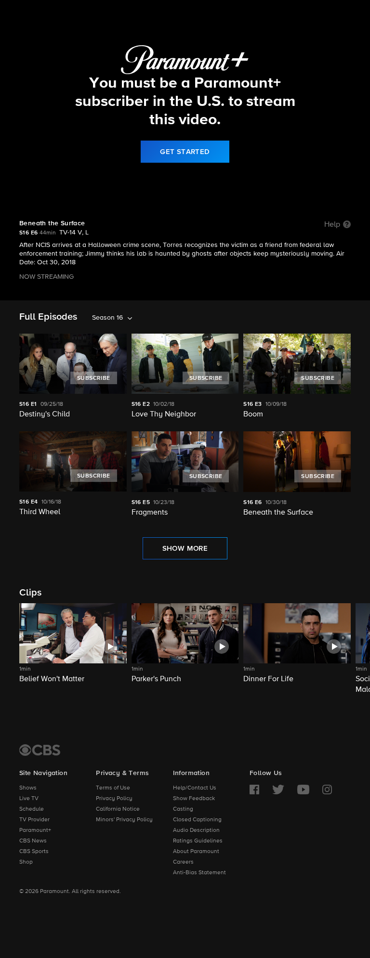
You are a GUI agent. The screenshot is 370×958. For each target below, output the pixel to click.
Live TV (29, 799)
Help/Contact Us (194, 788)
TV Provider (34, 820)
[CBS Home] (39, 750)
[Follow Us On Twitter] (278, 789)
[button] (73, 649)
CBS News (33, 841)
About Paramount (196, 851)
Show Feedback (194, 799)
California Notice (118, 809)
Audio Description (196, 830)
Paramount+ (35, 830)
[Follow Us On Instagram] (327, 789)
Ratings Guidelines (198, 841)
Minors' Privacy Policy (124, 820)
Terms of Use (113, 788)
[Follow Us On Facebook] (254, 789)
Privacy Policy (114, 799)
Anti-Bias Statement (199, 873)
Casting (183, 809)
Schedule (31, 809)
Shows (28, 788)
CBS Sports (34, 851)
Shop (26, 862)
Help (332, 225)
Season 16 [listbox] (107, 317)
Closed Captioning (197, 820)
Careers (183, 862)
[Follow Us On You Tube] (303, 789)
